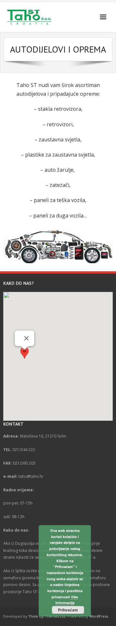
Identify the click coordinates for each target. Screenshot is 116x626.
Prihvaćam (68, 610)
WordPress (98, 616)
